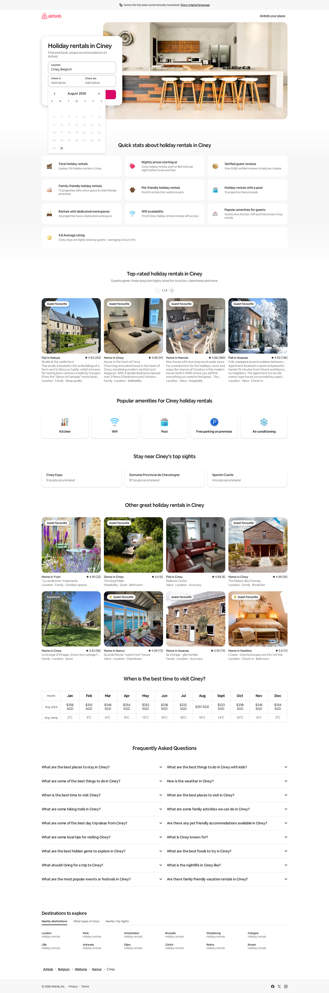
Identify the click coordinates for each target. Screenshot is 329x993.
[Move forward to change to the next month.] (99, 93)
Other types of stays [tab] (86, 921)
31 (61, 148)
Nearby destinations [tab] (54, 921)
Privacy (73, 986)
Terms (85, 986)
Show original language (195, 5)
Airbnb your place (272, 16)
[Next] (172, 290)
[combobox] (82, 69)
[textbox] (65, 82)
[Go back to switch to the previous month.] (55, 93)
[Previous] (157, 290)
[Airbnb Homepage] (51, 16)
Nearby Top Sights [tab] (117, 921)
